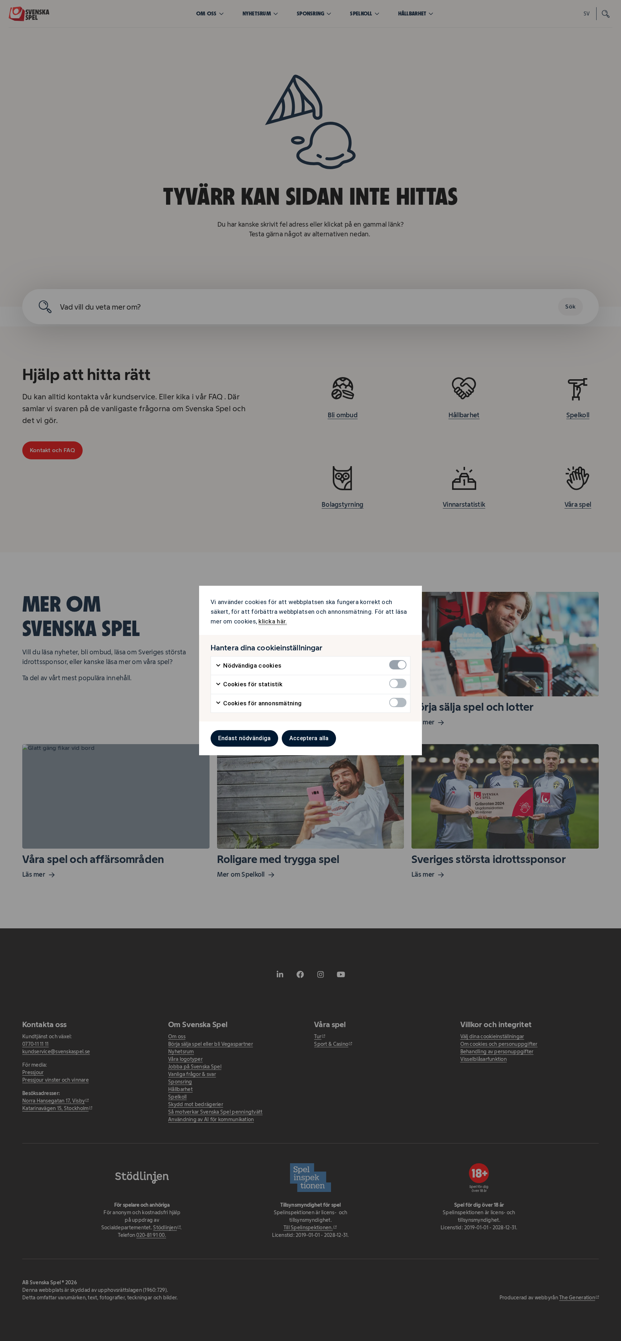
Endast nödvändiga (244, 738)
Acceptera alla (309, 738)
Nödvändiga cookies (251, 665)
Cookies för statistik (252, 684)
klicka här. (272, 621)
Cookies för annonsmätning (262, 703)
